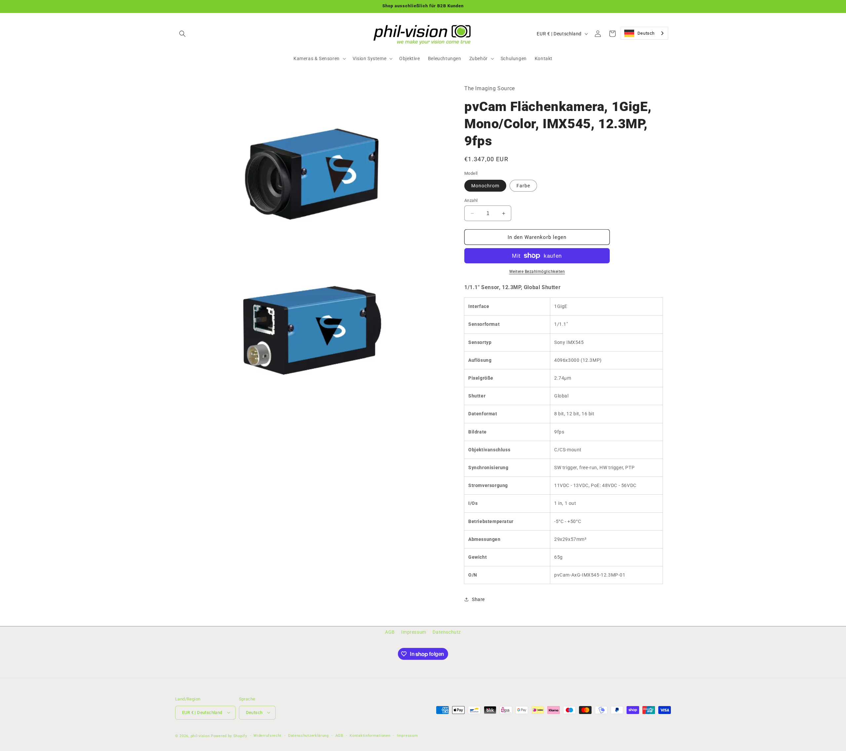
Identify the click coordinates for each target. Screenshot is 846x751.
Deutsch (646, 33)
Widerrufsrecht (267, 735)
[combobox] (644, 33)
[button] (182, 33)
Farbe (523, 185)
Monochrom (485, 185)
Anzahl (471, 200)
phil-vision (200, 735)
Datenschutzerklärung (308, 735)
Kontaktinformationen (370, 735)
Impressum (413, 632)
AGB (390, 632)
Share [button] (478, 599)
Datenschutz (447, 632)
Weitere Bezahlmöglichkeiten (537, 271)
